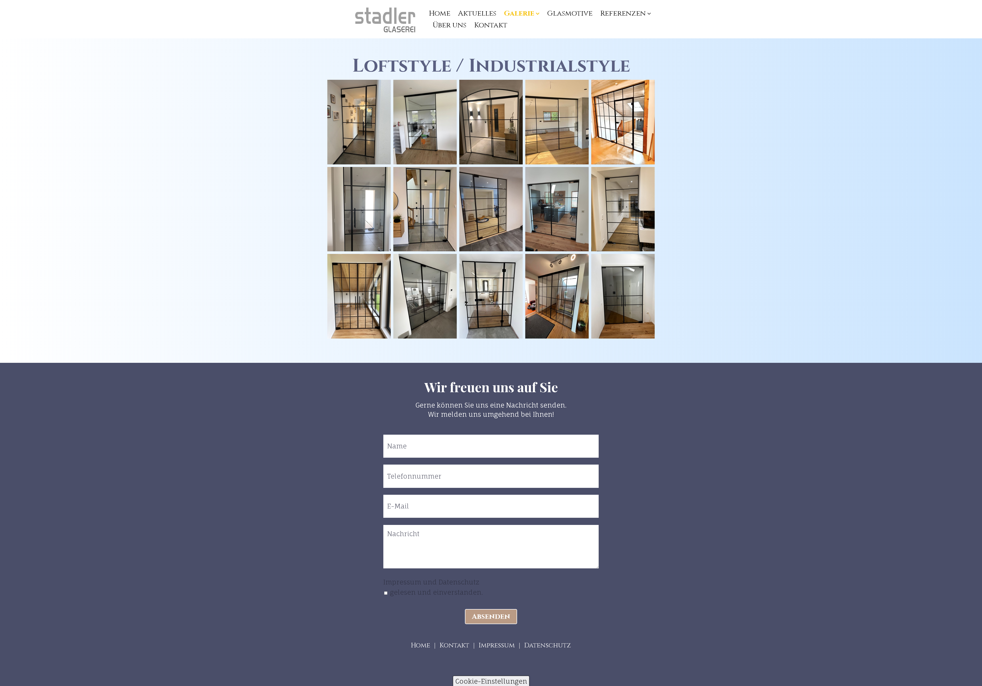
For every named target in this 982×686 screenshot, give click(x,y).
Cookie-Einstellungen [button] (491, 681)
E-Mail (395, 500)
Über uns (449, 25)
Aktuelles (477, 13)
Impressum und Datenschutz (431, 582)
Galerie (519, 13)
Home (439, 13)
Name (395, 440)
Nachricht (400, 530)
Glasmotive (570, 13)
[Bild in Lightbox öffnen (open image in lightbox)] (359, 122)
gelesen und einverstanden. (436, 592)
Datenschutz (547, 645)
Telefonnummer (408, 470)
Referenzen (623, 13)
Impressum (497, 645)
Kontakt (490, 25)
